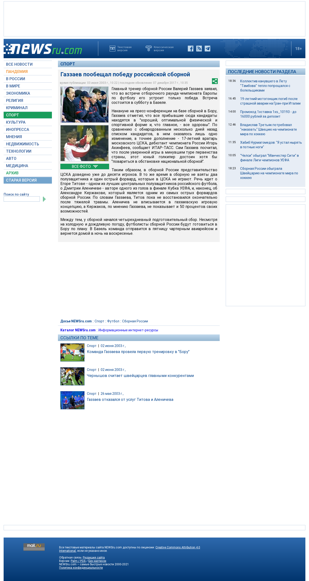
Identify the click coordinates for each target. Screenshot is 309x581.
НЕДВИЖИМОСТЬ (22, 144)
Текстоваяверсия (124, 48)
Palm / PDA (78, 561)
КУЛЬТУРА (16, 122)
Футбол (113, 321)
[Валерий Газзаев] (84, 104)
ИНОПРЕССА (17, 129)
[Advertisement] (154, 18)
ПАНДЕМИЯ (17, 71)
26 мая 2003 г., (112, 394)
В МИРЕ (13, 86)
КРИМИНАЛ (17, 108)
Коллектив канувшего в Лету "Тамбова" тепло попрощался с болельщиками (265, 85)
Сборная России (135, 321)
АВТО (11, 158)
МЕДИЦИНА (17, 165)
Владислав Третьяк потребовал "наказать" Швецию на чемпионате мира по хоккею (268, 129)
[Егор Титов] (84, 143)
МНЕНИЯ (14, 137)
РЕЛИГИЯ (14, 100)
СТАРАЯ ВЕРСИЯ (21, 180)
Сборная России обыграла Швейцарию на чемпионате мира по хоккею (269, 173)
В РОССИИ (15, 79)
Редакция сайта (94, 557)
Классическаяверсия (164, 48)
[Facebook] (190, 48)
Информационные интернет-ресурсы (128, 330)
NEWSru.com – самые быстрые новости (86, 564)
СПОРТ (12, 115)
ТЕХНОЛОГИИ (18, 151)
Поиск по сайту (16, 194)
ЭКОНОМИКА (18, 93)
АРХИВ (12, 173)
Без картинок (97, 561)
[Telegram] (207, 48)
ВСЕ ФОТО (82, 166)
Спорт (67, 63)
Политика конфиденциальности (81, 567)
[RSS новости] (199, 48)
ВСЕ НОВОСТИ (19, 64)
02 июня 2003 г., (113, 346)
